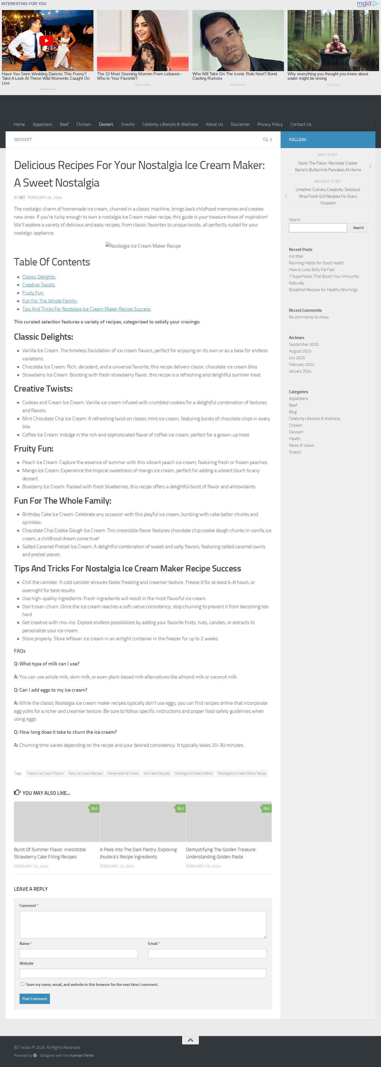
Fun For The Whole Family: (50, 301)
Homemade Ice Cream (123, 773)
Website (26, 963)
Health (294, 438)
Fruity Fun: (33, 293)
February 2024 (301, 364)
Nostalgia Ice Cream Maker (194, 773)
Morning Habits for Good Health (316, 262)
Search (295, 219)
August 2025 (300, 351)
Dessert (106, 124)
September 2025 (304, 344)
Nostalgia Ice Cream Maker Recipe (242, 773)
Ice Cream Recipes (157, 773)
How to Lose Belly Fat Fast (312, 269)
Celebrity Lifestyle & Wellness (170, 124)
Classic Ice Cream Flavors (46, 773)
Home (19, 124)
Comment (29, 905)
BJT (22, 197)
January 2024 (300, 371)
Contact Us (301, 124)
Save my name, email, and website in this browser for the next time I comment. (92, 984)
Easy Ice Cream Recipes (85, 773)
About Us (214, 124)
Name (26, 943)
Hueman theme (81, 1055)
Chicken (83, 124)
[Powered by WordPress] (35, 1055)
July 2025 (297, 357)
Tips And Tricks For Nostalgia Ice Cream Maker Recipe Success (86, 309)
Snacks (127, 124)
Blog (293, 411)
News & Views (301, 445)
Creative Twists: (39, 285)
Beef (64, 124)
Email (154, 943)
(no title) (296, 256)
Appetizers (42, 124)
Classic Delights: (39, 277)
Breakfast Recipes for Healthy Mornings (323, 289)
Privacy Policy (270, 124)
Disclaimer (240, 124)
